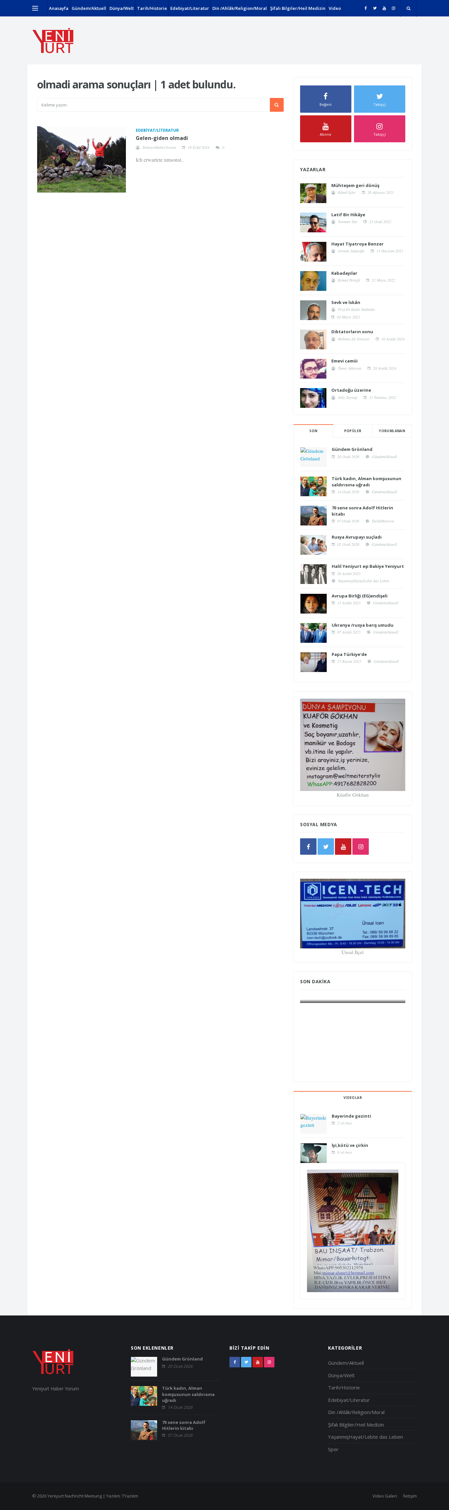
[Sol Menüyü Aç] (35, 8)
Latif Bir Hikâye (348, 215)
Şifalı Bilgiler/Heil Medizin (297, 8)
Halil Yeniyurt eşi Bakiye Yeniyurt (368, 566)
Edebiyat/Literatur (189, 8)
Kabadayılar (344, 273)
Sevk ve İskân (345, 302)
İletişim (410, 1496)
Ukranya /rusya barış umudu (362, 625)
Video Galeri (384, 1496)
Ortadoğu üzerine (351, 390)
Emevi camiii (344, 361)
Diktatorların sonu (352, 332)
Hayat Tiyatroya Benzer (357, 244)
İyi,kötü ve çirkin (350, 1145)
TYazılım (130, 1496)
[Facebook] (366, 8)
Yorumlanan (392, 431)
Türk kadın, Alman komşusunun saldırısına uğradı (366, 481)
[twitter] (375, 8)
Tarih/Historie (152, 8)
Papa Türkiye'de (349, 654)
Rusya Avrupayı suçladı (357, 537)
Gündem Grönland (352, 449)
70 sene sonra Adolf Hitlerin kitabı (183, 1425)
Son (313, 431)
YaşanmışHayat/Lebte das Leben (363, 580)
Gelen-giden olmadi (162, 138)
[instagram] (393, 8)
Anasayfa (58, 8)
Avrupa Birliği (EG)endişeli (360, 596)
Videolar (352, 1097)
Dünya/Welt (121, 8)
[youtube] (384, 8)
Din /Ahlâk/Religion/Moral (239, 8)
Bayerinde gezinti (351, 1116)
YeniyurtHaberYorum (159, 147)
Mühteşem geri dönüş (355, 185)
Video (335, 8)
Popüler (353, 431)
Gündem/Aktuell (89, 8)
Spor (333, 1449)
